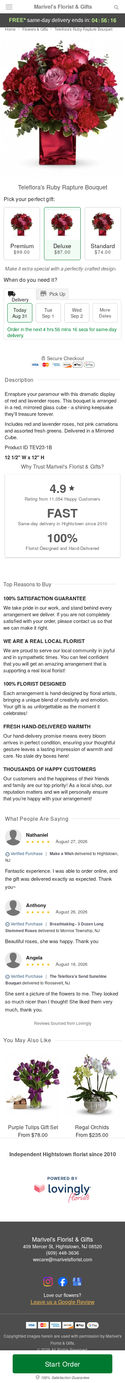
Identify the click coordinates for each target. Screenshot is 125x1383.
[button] (110, 1368)
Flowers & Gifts (35, 29)
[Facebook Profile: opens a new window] (62, 1281)
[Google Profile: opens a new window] (77, 1281)
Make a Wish (62, 853)
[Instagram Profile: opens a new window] (48, 1281)
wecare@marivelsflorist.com (62, 1259)
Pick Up (57, 293)
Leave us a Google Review (63, 1302)
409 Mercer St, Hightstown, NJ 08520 (62, 1246)
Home (10, 29)
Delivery (20, 298)
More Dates (105, 312)
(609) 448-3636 (62, 1252)
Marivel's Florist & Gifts (63, 6)
